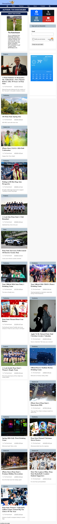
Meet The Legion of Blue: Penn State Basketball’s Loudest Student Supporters (42, 474)
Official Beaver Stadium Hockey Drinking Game (42, 368)
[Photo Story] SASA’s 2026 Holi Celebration (13, 149)
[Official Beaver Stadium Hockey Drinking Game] (43, 357)
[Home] (8, 4)
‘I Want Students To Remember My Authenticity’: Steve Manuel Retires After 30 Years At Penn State (13, 80)
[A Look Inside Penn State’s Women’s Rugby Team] (14, 357)
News (13, 6)
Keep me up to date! (37, 44)
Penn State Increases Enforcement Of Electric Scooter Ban (14, 251)
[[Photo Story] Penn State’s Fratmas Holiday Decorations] (14, 461)
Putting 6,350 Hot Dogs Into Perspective (12, 183)
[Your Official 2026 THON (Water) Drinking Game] (43, 274)
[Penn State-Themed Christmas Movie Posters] (43, 427)
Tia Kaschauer (14, 33)
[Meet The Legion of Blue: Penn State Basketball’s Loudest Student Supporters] (43, 461)
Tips (28, 6)
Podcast (21, 6)
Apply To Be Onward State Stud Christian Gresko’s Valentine (42, 335)
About (35, 6)
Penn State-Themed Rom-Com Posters (12, 320)
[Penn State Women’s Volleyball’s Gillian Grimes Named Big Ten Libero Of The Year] (14, 497)
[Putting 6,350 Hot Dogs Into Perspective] (14, 171)
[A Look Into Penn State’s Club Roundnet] (14, 206)
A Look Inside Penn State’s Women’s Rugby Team (11, 369)
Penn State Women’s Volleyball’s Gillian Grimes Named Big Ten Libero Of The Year (13, 509)
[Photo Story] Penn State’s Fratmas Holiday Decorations (12, 473)
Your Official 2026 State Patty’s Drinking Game (13, 285)
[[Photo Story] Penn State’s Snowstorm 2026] (43, 392)
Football (43, 6)
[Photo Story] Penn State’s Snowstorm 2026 (40, 404)
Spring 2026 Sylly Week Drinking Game (14, 439)
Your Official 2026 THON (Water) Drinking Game (42, 285)
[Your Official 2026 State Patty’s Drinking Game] (14, 274)
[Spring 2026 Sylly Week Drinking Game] (14, 427)
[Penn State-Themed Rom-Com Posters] (14, 309)
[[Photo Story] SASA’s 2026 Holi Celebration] (14, 137)
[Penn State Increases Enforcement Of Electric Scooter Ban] (14, 240)
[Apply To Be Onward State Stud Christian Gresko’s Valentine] (43, 316)
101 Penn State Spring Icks (11, 116)
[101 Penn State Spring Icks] (14, 106)
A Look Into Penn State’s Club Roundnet (13, 218)
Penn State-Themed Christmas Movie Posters (41, 439)
